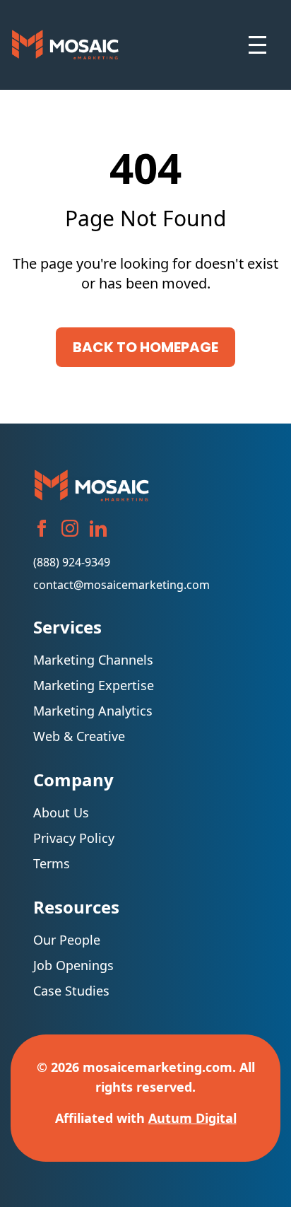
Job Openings (73, 965)
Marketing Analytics (93, 710)
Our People (66, 939)
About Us (64, 812)
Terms (51, 863)
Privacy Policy (73, 837)
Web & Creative (79, 736)
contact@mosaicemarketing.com (121, 585)
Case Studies (71, 990)
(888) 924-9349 (71, 562)
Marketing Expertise (93, 685)
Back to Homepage (145, 347)
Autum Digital (192, 1117)
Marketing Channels (93, 659)
